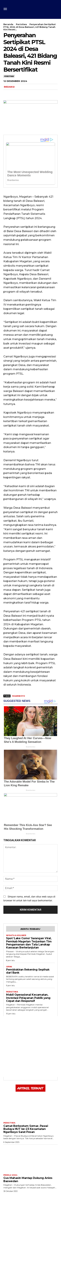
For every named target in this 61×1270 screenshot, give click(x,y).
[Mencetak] (45, 93)
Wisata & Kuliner (16, 935)
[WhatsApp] (22, 93)
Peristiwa (21, 24)
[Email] (38, 93)
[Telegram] (30, 93)
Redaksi (9, 86)
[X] (14, 93)
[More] (53, 93)
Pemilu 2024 (10, 1175)
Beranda (8, 24)
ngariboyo (18, 696)
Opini (9, 967)
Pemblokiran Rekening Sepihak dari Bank (27, 971)
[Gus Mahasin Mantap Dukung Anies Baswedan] (30, 1158)
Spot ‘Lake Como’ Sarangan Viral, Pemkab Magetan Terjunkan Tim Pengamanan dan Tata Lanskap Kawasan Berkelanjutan (29, 943)
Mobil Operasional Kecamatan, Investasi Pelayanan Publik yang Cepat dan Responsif (28, 998)
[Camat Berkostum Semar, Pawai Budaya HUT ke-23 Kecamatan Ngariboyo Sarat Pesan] (30, 1106)
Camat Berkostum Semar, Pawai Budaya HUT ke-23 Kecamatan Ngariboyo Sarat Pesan (25, 1129)
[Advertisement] (30, 1046)
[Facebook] (6, 93)
